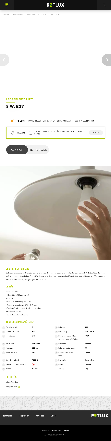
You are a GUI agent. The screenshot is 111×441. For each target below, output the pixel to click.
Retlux (6, 14)
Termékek (8, 415)
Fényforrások (33, 14)
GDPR (53, 415)
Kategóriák (18, 14)
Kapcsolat (25, 415)
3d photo (95, 132)
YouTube (40, 415)
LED (45, 14)
